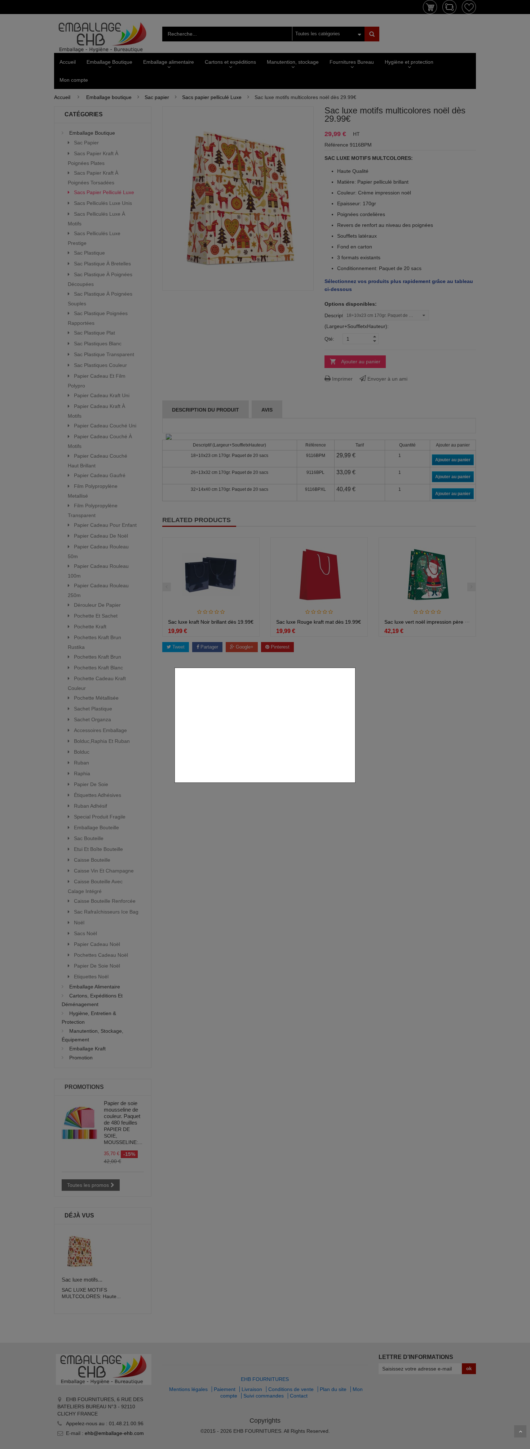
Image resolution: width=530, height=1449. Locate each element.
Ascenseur (520, 1431)
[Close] (352, 664)
